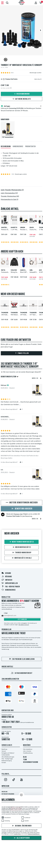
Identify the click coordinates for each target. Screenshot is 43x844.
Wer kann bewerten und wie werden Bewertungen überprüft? (22, 372)
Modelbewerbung (27, 753)
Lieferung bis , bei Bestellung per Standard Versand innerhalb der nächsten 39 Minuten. (21, 108)
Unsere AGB (4, 792)
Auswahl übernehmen (23, 826)
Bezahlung (4, 749)
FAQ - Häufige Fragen (7, 758)
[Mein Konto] (35, 2)
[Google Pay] (21, 701)
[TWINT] (21, 693)
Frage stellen (23, 353)
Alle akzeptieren (23, 838)
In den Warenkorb (23, 94)
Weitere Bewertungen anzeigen (23, 503)
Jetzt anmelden (22, 619)
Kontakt (4, 762)
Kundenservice (10, 590)
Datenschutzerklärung (8, 794)
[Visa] (35, 687)
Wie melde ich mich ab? (23, 624)
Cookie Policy (17, 834)
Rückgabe (8, 577)
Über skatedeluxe (27, 749)
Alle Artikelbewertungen (8, 757)
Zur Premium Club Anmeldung (23, 659)
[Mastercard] (8, 687)
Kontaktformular (29, 722)
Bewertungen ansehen (35, 72)
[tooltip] (40, 79)
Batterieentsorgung (7, 760)
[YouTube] (22, 780)
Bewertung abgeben (23, 509)
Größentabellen (11, 583)
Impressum (5, 786)
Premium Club (18, 514)
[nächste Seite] (40, 378)
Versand (8, 573)
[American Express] (8, 694)
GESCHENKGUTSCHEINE (30, 762)
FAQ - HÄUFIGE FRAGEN (12, 587)
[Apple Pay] (8, 701)
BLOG (25, 757)
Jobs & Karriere (27, 751)
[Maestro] (21, 687)
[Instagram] (6, 780)
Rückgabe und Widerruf (8, 753)
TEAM (25, 760)
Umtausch (8, 580)
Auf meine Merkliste (23, 99)
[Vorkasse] (35, 701)
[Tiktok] (14, 780)
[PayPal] (35, 694)
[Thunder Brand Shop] (21, 60)
